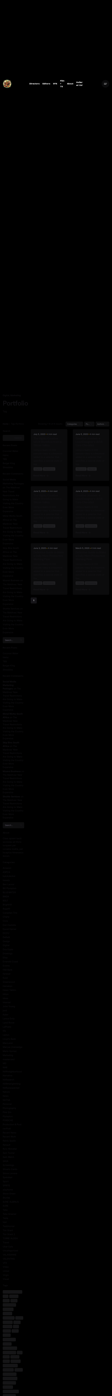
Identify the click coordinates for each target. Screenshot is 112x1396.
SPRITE (6, 1185)
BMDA (6, 896)
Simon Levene (10, 1173)
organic (15, 1361)
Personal (7, 1104)
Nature (6, 1091)
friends (7, 1326)
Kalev (5, 1014)
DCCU (6, 933)
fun (16, 1326)
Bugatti (6, 908)
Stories (6, 1197)
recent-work (10, 1378)
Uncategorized (10, 1250)
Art (5, 1296)
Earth (19, 1318)
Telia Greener (9, 1214)
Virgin (6, 1275)
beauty (6, 880)
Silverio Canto (10, 1169)
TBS (5, 459)
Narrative (7, 1075)
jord (5, 1010)
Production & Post (12, 1124)
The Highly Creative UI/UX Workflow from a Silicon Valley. (47, 442)
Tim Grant (8, 1230)
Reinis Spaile (9, 1140)
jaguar (7, 1344)
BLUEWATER (9, 892)
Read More (39, 475)
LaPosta (7, 1026)
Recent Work (9, 1136)
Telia (5, 1209)
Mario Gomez (10, 1051)
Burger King (9, 463)
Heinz (6, 455)
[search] (21, 640)
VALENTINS (9, 1258)
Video (6, 1266)
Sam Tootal (8, 1153)
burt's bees (9, 1305)
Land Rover (8, 1022)
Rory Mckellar (10, 1148)
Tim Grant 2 (9, 1234)
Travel (6, 1242)
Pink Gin (7, 1112)
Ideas (5, 998)
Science (7, 1387)
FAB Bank (7, 969)
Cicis (5, 920)
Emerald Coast (10, 961)
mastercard (8, 1059)
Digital (6, 395)
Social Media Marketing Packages (9, 685)
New (6, 1361)
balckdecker (9, 876)
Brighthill (7, 904)
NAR (5, 1067)
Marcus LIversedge (12, 1047)
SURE (5, 1205)
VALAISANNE (10, 1254)
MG (4, 1063)
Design (6, 941)
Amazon (7, 868)
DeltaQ (6, 937)
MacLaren (8, 1043)
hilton (5, 994)
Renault (6, 1144)
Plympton (8, 1116)
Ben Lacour (8, 884)
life (4, 1030)
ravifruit (7, 1128)
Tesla (5, 1218)
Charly (6, 916)
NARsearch (8, 1079)
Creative (8, 1309)
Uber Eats (8, 1246)
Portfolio (8, 1370)
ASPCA (6, 872)
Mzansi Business (11, 580)
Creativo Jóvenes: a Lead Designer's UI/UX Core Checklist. (89, 442)
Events (6, 965)
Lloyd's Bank (9, 1039)
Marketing (15, 395)
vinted (6, 1271)
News (5, 1096)
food (5, 977)
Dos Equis (8, 949)
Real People (9, 1374)
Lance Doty (9, 1018)
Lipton (6, 1034)
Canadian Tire (10, 912)
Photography (9, 1108)
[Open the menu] (105, 84)
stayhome (8, 1189)
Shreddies (8, 467)
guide (6, 1331)
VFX (5, 1262)
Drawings (7, 953)
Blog (14, 1300)
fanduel (6, 973)
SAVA (5, 1161)
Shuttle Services (11, 608)
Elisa (5, 957)
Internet (7, 1002)
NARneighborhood (12, 1071)
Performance (10, 1365)
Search (6, 431)
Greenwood (9, 982)
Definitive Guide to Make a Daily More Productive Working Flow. (48, 556)
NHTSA (6, 1100)
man (6, 1357)
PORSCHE (8, 1120)
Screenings (8, 1165)
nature (15, 1357)
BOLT (5, 900)
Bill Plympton (9, 888)
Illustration (9, 1339)
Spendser (7, 1177)
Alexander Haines (12, 1292)
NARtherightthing (11, 1083)
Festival (7, 1322)
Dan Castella (9, 925)
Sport (6, 1181)
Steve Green (9, 1193)
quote (18, 1370)
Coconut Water (10, 451)
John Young (9, 1006)
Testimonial (8, 1226)
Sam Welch (8, 1157)
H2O (15, 1331)
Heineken (7, 986)
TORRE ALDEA (10, 1238)
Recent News (9, 1132)
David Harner (9, 929)
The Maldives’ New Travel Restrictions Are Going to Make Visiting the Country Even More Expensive (13, 499)
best (6, 1300)
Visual (6, 1279)
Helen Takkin (9, 990)
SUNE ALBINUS (11, 1201)
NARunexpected (11, 1087)
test (5, 1222)
